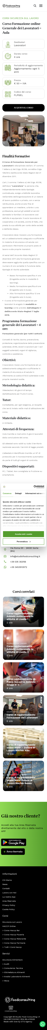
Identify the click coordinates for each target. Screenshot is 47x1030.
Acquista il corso (23, 107)
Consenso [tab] (7, 493)
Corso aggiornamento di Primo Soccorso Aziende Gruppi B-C (21, 682)
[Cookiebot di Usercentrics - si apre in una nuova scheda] (33, 486)
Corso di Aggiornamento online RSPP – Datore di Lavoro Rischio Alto (21, 747)
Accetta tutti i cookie (23, 534)
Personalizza (22, 541)
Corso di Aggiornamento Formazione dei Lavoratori (22, 716)
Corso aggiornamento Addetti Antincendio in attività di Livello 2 (20, 649)
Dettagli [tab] (18, 493)
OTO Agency (26, 1021)
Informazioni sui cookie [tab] (35, 493)
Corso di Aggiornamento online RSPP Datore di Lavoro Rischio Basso (21, 780)
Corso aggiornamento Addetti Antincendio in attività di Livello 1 (20, 616)
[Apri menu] (40, 5)
